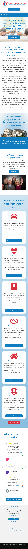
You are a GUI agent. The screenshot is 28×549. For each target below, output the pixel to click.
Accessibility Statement (14, 533)
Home (14, 525)
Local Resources (14, 529)
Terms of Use (14, 537)
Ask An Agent (14, 527)
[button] (14, 9)
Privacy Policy (14, 535)
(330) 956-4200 (14, 515)
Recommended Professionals (14, 531)
